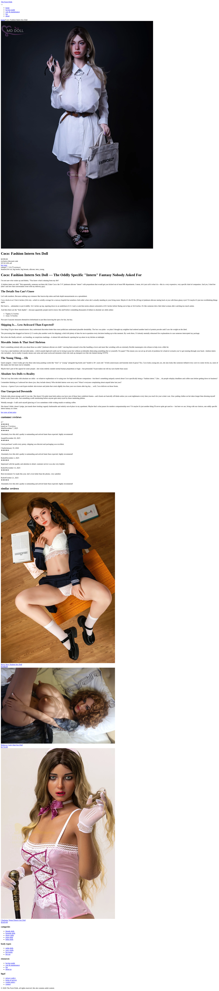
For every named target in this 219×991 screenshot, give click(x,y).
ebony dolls (9, 935)
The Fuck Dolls (6, 2)
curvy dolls (9, 950)
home (7, 8)
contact (8, 984)
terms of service (11, 980)
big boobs (9, 952)
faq (6, 14)
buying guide (10, 10)
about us (8, 969)
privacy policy (10, 978)
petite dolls (9, 948)
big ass (7, 954)
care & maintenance (12, 12)
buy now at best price (8, 412)
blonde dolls (9, 931)
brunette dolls (10, 933)
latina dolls (9, 939)
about (7, 16)
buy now (4, 265)
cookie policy (10, 982)
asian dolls (9, 937)
